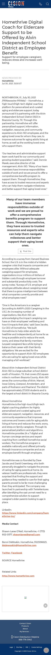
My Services (24, 632)
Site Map (19, 647)
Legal (11, 647)
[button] (25, 597)
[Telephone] (40, 4)
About (25, 629)
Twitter (6, 553)
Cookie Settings (36, 647)
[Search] (47, 4)
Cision (29, 651)
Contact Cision (25, 623)
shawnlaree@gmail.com (26, 534)
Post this (27, 251)
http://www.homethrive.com (18, 576)
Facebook (16, 553)
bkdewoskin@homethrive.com (19, 545)
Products (25, 626)
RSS (27, 647)
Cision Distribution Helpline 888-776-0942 (26, 638)
